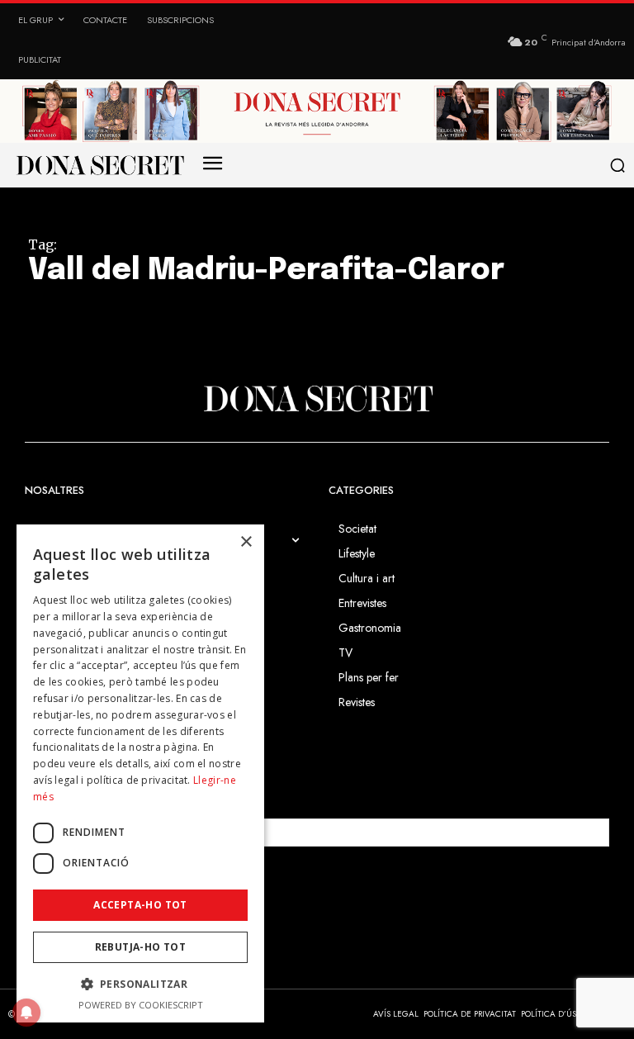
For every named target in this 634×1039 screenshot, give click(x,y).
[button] (618, 165)
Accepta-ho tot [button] (140, 905)
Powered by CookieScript (140, 1005)
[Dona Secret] (317, 399)
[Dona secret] (99, 165)
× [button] (245, 542)
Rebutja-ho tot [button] (141, 947)
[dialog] (140, 773)
